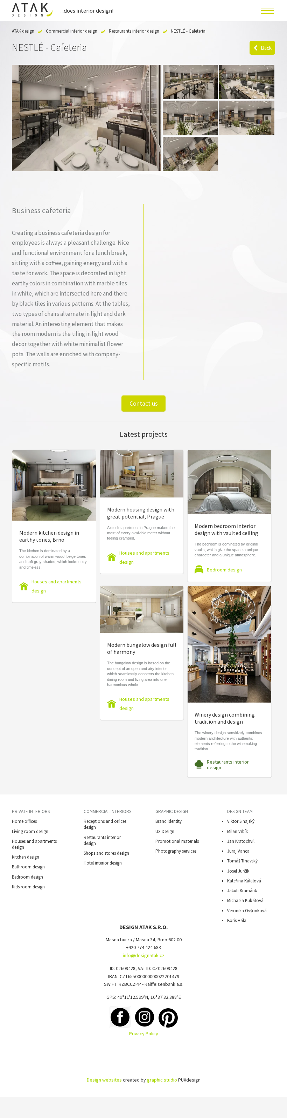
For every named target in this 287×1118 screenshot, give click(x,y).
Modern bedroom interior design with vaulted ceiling (226, 529)
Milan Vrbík (237, 831)
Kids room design (28, 887)
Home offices (24, 821)
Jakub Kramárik (242, 891)
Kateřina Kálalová (244, 881)
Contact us (144, 403)
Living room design (30, 831)
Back (266, 48)
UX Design (164, 831)
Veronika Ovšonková (247, 911)
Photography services (175, 851)
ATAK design (23, 31)
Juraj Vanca (238, 851)
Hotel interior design (103, 863)
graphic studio (162, 1080)
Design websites (104, 1080)
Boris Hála (236, 920)
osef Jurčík (239, 871)
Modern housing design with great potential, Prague (140, 513)
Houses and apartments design (56, 586)
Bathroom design (28, 867)
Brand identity (168, 821)
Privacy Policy (143, 1033)
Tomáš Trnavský (242, 861)
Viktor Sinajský (240, 821)
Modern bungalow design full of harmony (141, 648)
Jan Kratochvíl (240, 841)
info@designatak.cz (143, 955)
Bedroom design (224, 570)
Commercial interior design (71, 31)
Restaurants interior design (134, 31)
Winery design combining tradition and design (225, 718)
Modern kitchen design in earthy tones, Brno (49, 536)
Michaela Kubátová (245, 900)
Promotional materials (177, 841)
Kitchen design (25, 857)
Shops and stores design (106, 853)
